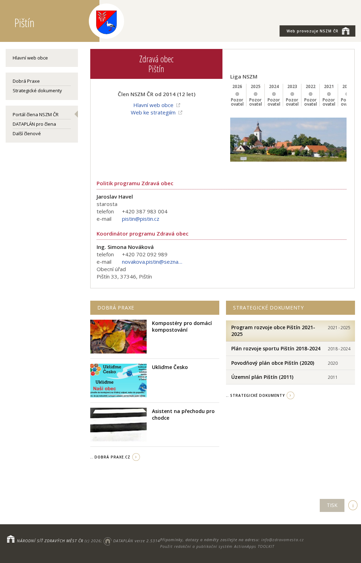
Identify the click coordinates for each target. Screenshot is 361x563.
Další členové (27, 133)
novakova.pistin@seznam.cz (153, 261)
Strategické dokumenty (37, 90)
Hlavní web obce (30, 58)
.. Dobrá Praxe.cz (110, 457)
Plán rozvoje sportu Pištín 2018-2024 (275, 348)
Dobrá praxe (115, 307)
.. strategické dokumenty (255, 395)
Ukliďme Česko (170, 367)
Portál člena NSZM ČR (36, 114)
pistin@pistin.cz (140, 218)
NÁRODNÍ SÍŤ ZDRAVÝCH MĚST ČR (50, 540)
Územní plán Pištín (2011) (262, 377)
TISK (332, 505)
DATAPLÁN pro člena (34, 124)
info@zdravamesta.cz (282, 539)
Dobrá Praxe (26, 81)
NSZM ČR (312, 31)
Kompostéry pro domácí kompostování (182, 326)
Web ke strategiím (153, 112)
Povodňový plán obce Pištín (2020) (272, 362)
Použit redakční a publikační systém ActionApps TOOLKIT (217, 546)
